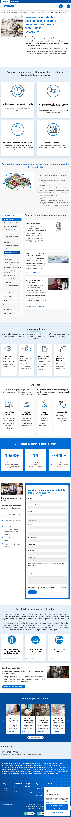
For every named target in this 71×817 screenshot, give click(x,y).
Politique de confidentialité (35, 806)
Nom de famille (32, 505)
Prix (14, 786)
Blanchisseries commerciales (10, 233)
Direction (5, 300)
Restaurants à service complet (11, 252)
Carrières (37, 790)
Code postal (31, 544)
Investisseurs (38, 793)
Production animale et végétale (11, 222)
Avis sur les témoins (28, 792)
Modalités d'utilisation (35, 808)
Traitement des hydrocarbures (11, 285)
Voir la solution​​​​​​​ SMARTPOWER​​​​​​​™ (33, 272)
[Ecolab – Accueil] (7, 6)
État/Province (32, 537)
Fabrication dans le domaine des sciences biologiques (11, 263)
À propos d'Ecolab (9, 215)
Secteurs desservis (24, 12)
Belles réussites (5, 793)
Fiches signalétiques (34, 804)
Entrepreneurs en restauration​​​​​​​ (11, 245)
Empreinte (26, 794)
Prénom (30, 498)
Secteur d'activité (33, 557)
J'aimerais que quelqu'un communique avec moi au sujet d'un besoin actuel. (46, 564)
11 (42, 737)
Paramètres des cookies (57, 812)
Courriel (30, 511)
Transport (6, 292)
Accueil (3, 12)
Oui (31, 568)
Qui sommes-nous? (12, 12)
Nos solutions (5, 788)
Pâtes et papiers (7, 282)
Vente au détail (7, 289)
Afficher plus (10, 731)
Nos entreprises (7, 309)
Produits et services (6, 790)
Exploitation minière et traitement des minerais (11, 271)
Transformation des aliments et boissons (11, 237)
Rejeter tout (57, 808)
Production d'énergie (8, 275)
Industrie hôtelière (8, 259)
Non (31, 571)
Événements (16, 789)
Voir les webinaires (30, 658)
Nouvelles (15, 791)
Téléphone (31, 518)
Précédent (3, 721)
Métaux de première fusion (10, 279)
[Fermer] (68, 789)
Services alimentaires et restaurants (40, 12)
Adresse (30, 524)
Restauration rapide (9, 248)
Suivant (67, 721)
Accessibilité (27, 790)
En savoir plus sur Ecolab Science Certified (13, 686)
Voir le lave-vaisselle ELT (31, 245)
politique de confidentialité (36, 589)
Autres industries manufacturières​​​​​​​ (11, 267)
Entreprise (31, 550)
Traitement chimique (8, 229)
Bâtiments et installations (10, 226)
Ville (29, 531)
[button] (61, 6)
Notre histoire (7, 296)
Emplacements (7, 305)
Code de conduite (39, 795)
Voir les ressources (54, 658)
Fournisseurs (7, 313)
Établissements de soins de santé (11, 256)
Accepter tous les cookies (57, 805)
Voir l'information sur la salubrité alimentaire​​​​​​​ (12, 658)
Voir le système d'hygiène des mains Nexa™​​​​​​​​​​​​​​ (35, 306)
